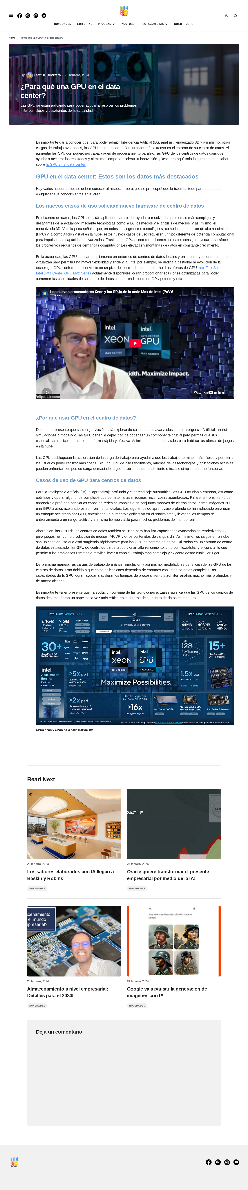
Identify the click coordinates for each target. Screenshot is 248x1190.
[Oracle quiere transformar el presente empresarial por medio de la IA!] (174, 824)
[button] (11, 15)
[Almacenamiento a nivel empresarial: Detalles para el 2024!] (74, 941)
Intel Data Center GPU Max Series (63, 273)
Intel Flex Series (210, 268)
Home (12, 37)
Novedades (37, 888)
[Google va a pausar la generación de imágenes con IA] (174, 941)
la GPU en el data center (65, 164)
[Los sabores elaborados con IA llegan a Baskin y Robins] (74, 824)
